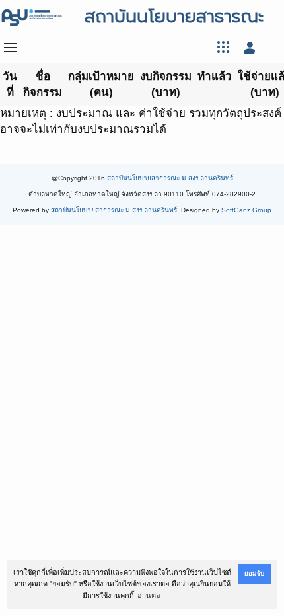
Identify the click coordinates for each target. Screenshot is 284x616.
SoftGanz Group (246, 209)
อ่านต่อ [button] (148, 595)
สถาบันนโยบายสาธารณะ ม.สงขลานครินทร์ (170, 178)
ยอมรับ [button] (254, 573)
